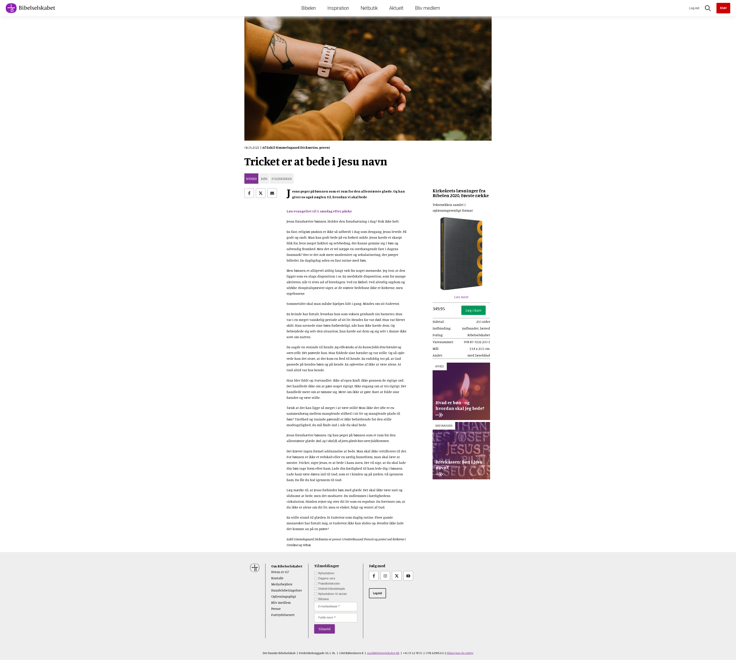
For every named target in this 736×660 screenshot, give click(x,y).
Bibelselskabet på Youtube (408, 576)
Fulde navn (325, 617)
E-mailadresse (327, 606)
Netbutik (369, 8)
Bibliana (323, 599)
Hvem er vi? (280, 572)
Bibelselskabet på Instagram (385, 576)
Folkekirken (282, 178)
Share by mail (272, 193)
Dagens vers (326, 578)
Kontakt (277, 578)
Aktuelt (396, 8)
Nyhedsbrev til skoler (332, 594)
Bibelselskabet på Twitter (397, 576)
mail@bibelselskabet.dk (383, 653)
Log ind (377, 593)
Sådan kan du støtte (460, 653)
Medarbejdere (281, 584)
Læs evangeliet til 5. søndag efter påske (319, 211)
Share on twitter (260, 193)
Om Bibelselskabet (286, 566)
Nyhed (251, 178)
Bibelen (308, 8)
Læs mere (461, 297)
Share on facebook (249, 193)
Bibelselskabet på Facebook (374, 576)
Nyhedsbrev (326, 573)
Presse (276, 608)
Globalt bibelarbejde (331, 589)
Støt (723, 8)
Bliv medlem (427, 8)
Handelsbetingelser (286, 590)
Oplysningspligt (283, 596)
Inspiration (338, 8)
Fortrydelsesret (283, 615)
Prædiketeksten (329, 583)
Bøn (264, 178)
